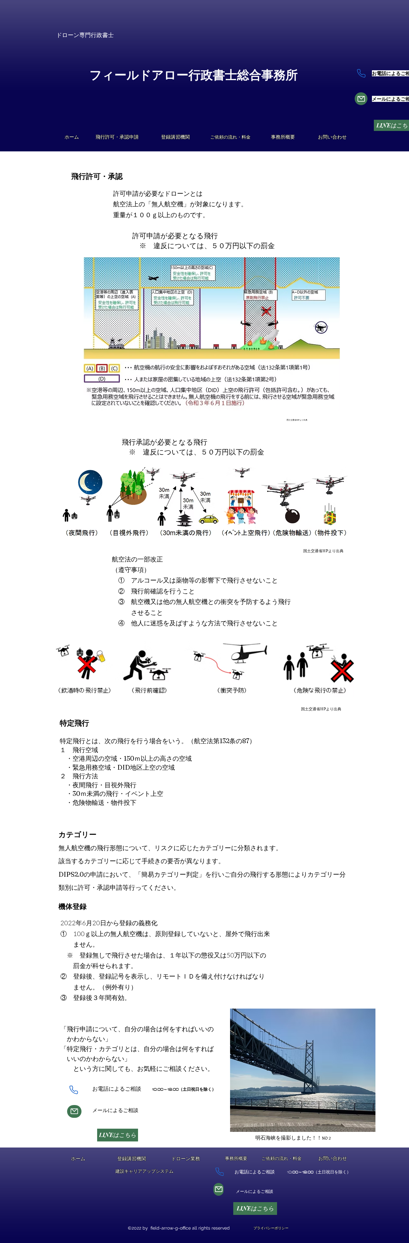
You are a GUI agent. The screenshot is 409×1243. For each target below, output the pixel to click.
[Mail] (361, 98)
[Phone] (361, 73)
